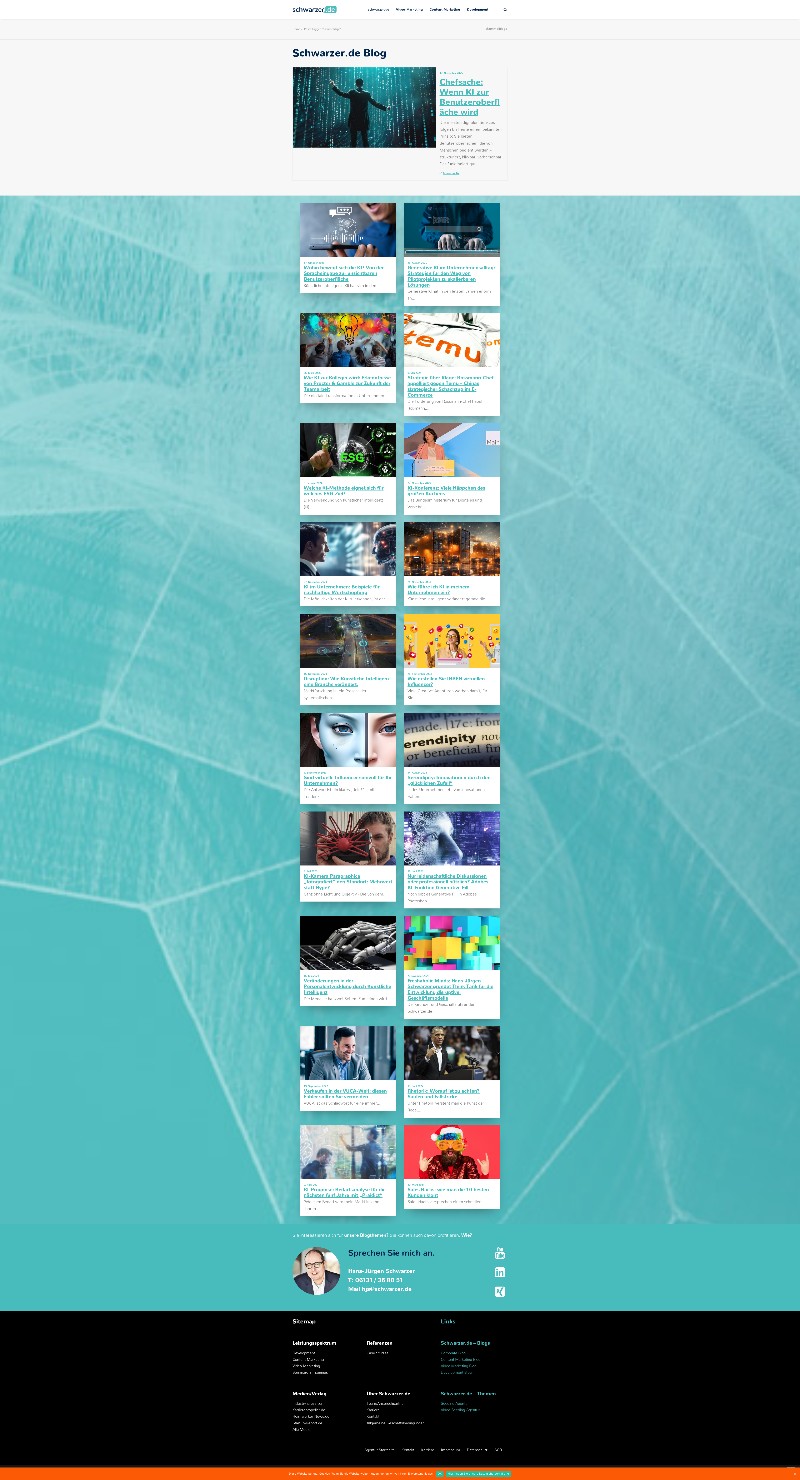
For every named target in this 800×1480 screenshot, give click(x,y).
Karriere (373, 1410)
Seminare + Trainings (310, 1373)
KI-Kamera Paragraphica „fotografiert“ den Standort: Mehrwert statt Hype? (348, 882)
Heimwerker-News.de (310, 1417)
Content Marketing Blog (460, 1360)
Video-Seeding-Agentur (460, 1410)
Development (477, 9)
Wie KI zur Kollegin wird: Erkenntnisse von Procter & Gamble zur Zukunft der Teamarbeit (347, 384)
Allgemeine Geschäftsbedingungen (396, 1423)
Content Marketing (308, 1360)
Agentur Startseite (379, 1450)
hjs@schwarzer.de (387, 1289)
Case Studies (378, 1353)
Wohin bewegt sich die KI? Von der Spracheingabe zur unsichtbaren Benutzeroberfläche (344, 274)
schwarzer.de (378, 9)
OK (440, 1473)
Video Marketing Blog (458, 1366)
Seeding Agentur (455, 1404)
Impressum (450, 1450)
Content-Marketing (445, 9)
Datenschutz (477, 1450)
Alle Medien (302, 1430)
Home (296, 29)
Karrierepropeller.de (308, 1410)
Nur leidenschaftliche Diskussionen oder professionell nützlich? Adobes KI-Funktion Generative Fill (448, 882)
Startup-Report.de (307, 1423)
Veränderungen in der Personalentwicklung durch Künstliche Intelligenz (347, 987)
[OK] (795, 1474)
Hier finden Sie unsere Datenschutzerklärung (478, 1473)
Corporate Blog (453, 1353)
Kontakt (373, 1417)
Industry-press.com (308, 1404)
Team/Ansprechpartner (386, 1404)
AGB (498, 1450)
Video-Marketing (409, 9)
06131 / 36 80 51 (379, 1280)
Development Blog (456, 1373)
